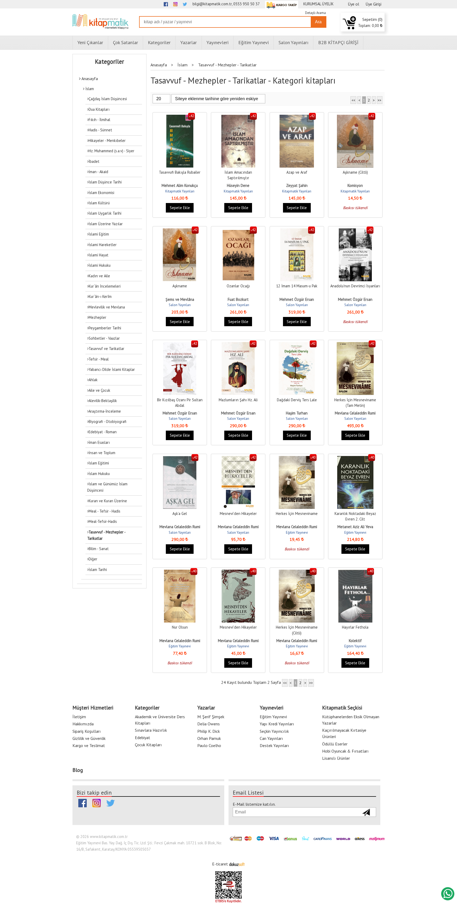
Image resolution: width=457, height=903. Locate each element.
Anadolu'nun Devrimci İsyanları (355, 285)
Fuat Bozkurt (238, 299)
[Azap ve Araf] (297, 117)
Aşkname (179, 285)
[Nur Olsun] (180, 572)
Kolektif (355, 640)
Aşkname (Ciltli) (355, 172)
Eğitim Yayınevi (297, 532)
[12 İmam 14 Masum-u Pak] (296, 231)
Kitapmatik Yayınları (179, 191)
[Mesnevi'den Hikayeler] (238, 458)
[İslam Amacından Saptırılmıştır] (238, 117)
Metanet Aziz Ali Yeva (355, 526)
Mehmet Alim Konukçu (180, 185)
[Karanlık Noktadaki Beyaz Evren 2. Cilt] (355, 458)
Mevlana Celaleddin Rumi (355, 413)
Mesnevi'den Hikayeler (238, 513)
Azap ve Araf (296, 172)
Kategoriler (109, 61)
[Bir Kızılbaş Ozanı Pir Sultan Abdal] (179, 344)
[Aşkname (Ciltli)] (355, 117)
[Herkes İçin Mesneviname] (297, 458)
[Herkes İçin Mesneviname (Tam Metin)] (355, 344)
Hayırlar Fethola (355, 627)
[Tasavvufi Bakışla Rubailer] (179, 117)
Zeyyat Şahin (297, 185)
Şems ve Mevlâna (180, 299)
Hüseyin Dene (238, 185)
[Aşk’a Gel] (180, 458)
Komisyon (355, 185)
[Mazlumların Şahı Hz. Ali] (238, 344)
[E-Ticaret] (237, 864)
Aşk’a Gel (179, 513)
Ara (318, 22)
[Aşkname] (180, 231)
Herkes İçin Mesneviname (297, 513)
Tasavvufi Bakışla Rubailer (179, 172)
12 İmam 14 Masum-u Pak (296, 285)
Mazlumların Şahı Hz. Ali (238, 399)
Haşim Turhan (297, 413)
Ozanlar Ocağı (238, 285)
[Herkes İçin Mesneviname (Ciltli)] (297, 572)
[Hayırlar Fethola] (355, 572)
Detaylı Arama (315, 13)
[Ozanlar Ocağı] (238, 231)
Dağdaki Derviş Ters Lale (297, 399)
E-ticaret (220, 864)
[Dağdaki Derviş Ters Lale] (297, 344)
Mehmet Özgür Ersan (297, 299)
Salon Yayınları (180, 305)
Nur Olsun (180, 627)
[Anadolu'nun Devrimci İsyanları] (355, 231)
